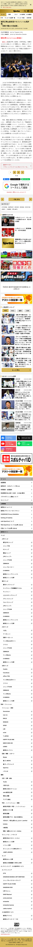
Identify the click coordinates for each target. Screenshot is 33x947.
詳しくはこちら (7, 7)
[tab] (3, 14)
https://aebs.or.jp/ (5, 934)
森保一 (4, 42)
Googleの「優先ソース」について (16, 192)
